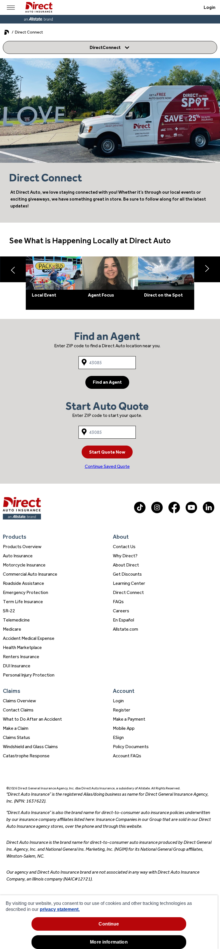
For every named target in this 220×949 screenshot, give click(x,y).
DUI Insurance (16, 665)
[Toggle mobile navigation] (10, 7)
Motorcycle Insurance (24, 565)
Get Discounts (127, 574)
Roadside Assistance (23, 583)
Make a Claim (15, 728)
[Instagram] (157, 511)
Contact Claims (18, 710)
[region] (109, 922)
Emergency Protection (25, 592)
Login (209, 7)
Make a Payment (129, 719)
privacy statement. (60, 909)
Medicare (12, 629)
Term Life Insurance (23, 601)
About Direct (126, 565)
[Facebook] (174, 511)
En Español (123, 620)
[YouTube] (191, 511)
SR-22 (9, 610)
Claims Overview (19, 700)
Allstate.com (125, 629)
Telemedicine (16, 620)
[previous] (13, 269)
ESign (118, 737)
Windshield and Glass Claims (30, 746)
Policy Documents (131, 746)
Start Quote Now (107, 452)
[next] (207, 269)
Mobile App (124, 728)
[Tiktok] (140, 511)
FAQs (118, 601)
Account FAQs (127, 755)
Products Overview (22, 546)
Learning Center (129, 583)
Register (121, 710)
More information (109, 942)
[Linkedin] (208, 511)
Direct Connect (128, 592)
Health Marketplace (22, 647)
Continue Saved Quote (107, 466)
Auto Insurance (18, 555)
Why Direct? (125, 555)
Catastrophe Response (26, 755)
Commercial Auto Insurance (30, 574)
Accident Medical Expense (28, 638)
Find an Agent (107, 382)
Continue (109, 923)
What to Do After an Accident (32, 719)
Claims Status (16, 737)
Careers (121, 610)
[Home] (39, 7)
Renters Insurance (21, 656)
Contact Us (124, 546)
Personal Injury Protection (28, 675)
